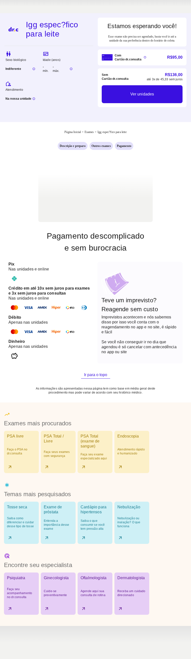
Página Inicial (72, 132)
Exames (89, 132)
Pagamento (124, 146)
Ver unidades (142, 94)
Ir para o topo (95, 375)
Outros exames (101, 146)
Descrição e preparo (73, 146)
